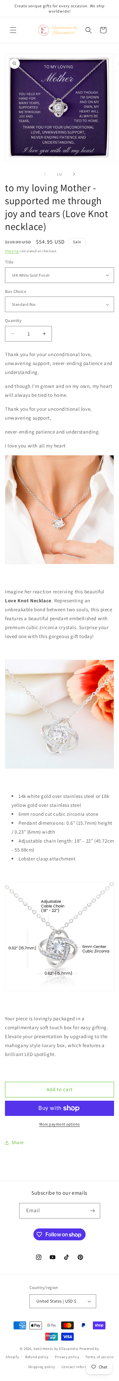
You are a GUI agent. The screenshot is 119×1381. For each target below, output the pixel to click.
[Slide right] (74, 174)
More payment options (59, 1124)
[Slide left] (45, 174)
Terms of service (99, 1357)
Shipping (12, 251)
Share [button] (18, 1142)
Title (9, 262)
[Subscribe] (92, 1211)
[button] (13, 30)
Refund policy (37, 1357)
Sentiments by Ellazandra (55, 1348)
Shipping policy (42, 1366)
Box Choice (15, 291)
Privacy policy (67, 1357)
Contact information (79, 1366)
